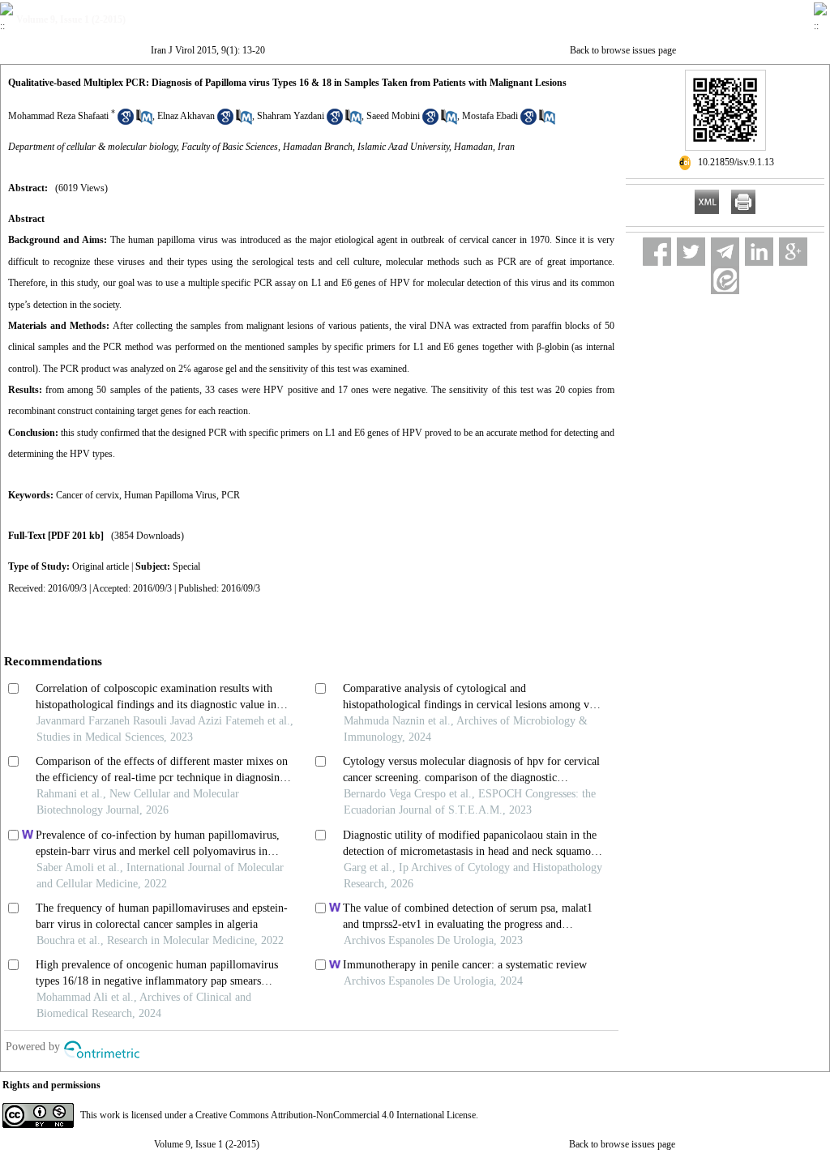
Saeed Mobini (393, 116)
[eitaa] (725, 280)
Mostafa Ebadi (490, 116)
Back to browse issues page (623, 50)
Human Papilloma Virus (170, 495)
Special (186, 566)
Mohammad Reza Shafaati (58, 116)
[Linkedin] (759, 251)
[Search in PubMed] (144, 121)
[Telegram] (725, 251)
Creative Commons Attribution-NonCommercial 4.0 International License (335, 1115)
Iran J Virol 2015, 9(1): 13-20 (208, 50)
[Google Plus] (793, 251)
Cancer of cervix (87, 495)
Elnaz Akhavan (186, 116)
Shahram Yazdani (290, 116)
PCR (230, 495)
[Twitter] (691, 251)
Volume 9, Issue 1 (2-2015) (206, 1144)
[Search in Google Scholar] (126, 121)
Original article (100, 566)
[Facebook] (657, 251)
